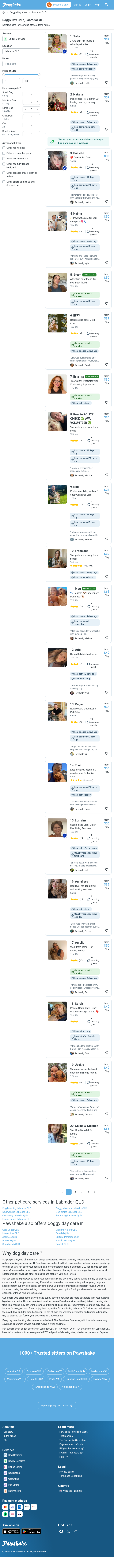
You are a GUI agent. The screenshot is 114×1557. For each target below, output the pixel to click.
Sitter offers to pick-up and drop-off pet (21, 183)
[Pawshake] (11, 5)
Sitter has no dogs (16, 147)
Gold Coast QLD (10, 1229)
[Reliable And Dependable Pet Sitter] (78, 729)
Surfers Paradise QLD (67, 1237)
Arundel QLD (62, 1233)
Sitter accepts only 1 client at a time (22, 174)
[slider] (3, 74)
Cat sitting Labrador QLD (15, 1215)
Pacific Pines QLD (65, 1240)
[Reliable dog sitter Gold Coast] (78, 340)
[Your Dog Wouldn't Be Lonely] (78, 1152)
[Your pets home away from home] (78, 445)
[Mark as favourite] (106, 82)
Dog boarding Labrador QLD (16, 1208)
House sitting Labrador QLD (16, 1219)
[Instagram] (75, 1531)
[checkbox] (3, 147)
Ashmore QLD (9, 1237)
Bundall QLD (62, 1244)
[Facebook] (61, 1531)
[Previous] (62, 1192)
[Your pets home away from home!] (78, 564)
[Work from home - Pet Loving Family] (78, 967)
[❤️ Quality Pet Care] (78, 177)
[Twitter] (68, 1531)
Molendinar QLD (10, 1233)
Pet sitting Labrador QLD (69, 1215)
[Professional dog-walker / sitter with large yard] (78, 513)
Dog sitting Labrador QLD (69, 1212)
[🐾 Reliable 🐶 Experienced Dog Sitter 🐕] (78, 613)
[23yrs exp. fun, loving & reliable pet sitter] (78, 59)
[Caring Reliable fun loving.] (78, 671)
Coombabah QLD (11, 1244)
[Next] (95, 1192)
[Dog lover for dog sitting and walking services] (78, 906)
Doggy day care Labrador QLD (71, 1208)
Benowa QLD (9, 1240)
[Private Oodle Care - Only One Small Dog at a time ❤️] (78, 1028)
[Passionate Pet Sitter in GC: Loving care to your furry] (78, 112)
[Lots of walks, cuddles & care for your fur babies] (78, 787)
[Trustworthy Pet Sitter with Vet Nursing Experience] (78, 389)
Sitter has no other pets (19, 153)
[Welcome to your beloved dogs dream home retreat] (78, 1089)
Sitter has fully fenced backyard (18, 166)
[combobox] (21, 39)
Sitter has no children (17, 158)
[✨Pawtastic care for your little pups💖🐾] (78, 238)
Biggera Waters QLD (66, 1229)
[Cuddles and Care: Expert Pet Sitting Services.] (78, 845)
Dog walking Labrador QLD (16, 1212)
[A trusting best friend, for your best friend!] (78, 289)
